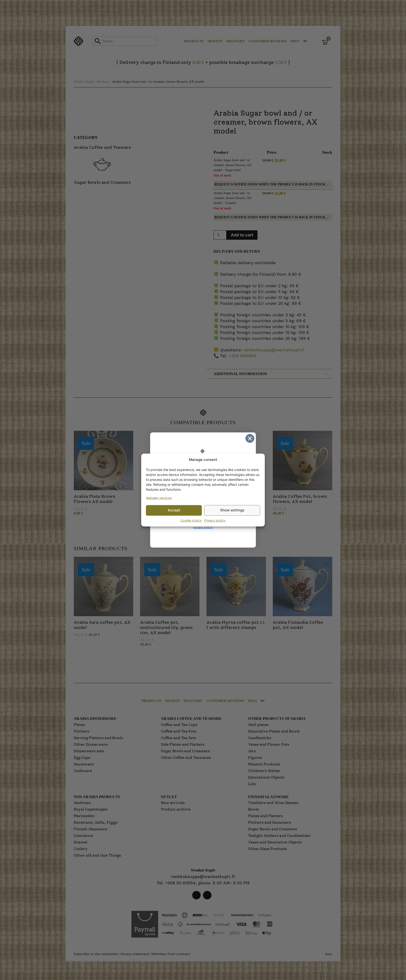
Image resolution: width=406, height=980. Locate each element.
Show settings (232, 510)
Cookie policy (191, 520)
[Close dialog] (250, 438)
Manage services (159, 498)
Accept (174, 510)
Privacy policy (215, 520)
